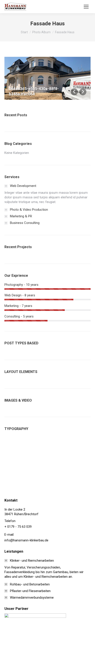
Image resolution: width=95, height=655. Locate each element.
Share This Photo (12, 80)
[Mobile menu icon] (86, 6)
